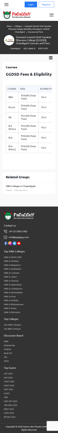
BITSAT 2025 (9, 417)
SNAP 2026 (9, 385)
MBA (6, 341)
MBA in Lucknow (11, 273)
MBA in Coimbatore (13, 288)
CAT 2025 (8, 373)
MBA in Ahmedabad (13, 292)
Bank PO (8, 353)
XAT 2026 (8, 377)
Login (31, 4)
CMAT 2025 (9, 381)
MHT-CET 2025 (10, 401)
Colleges (18, 26)
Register (46, 4)
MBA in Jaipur (10, 277)
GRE (6, 397)
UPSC (6, 361)
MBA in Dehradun (12, 312)
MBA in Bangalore (12, 265)
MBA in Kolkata (11, 300)
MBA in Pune (10, 296)
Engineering (9, 345)
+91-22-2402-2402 (18, 231)
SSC (5, 357)
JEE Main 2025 (10, 405)
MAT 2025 (8, 389)
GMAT (7, 393)
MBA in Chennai (11, 281)
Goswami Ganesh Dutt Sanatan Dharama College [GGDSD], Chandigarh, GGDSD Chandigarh (29, 29)
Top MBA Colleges (12, 325)
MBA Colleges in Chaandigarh (21, 188)
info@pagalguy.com (19, 237)
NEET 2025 (9, 409)
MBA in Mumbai (11, 261)
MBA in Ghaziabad (12, 269)
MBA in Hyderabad (12, 284)
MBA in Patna (10, 308)
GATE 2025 (9, 413)
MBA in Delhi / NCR (13, 257)
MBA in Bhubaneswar (14, 304)
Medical (7, 349)
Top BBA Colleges (12, 329)
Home (9, 26)
